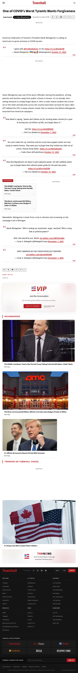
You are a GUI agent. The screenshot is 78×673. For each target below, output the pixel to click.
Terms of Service (6, 667)
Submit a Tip (31, 623)
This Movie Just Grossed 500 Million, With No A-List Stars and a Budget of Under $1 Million (35, 412)
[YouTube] (45, 570)
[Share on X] (52, 17)
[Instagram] (37, 570)
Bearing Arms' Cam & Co (9, 623)
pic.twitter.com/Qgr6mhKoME (39, 254)
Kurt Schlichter (57, 583)
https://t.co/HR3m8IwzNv (51, 149)
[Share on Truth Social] (57, 17)
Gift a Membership (58, 616)
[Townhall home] (9, 570)
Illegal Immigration (33, 600)
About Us (30, 613)
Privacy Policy (16, 667)
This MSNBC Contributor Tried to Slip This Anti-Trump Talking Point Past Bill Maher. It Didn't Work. (38, 364)
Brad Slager (56, 593)
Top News (5, 583)
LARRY (4, 613)
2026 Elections (31, 583)
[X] (33, 570)
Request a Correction (34, 667)
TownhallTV (5, 600)
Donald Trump (32, 590)
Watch (4, 593)
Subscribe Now (49, 306)
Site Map (44, 667)
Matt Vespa (7, 367)
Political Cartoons (7, 597)
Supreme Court (32, 604)
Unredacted (5, 620)
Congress (30, 586)
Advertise (30, 616)
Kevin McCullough (58, 590)
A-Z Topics (31, 578)
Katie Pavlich (7, 17)
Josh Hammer (57, 600)
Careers (30, 620)
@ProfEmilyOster (31, 49)
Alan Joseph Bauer (58, 597)
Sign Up (71, 660)
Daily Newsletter (57, 620)
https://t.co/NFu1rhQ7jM (39, 168)
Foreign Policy (31, 597)
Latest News (5, 586)
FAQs (64, 570)
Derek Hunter (56, 586)
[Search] (74, 3)
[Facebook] (41, 570)
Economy (30, 593)
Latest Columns (6, 590)
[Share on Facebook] (61, 17)
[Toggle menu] (4, 3)
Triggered (5, 616)
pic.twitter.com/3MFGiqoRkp (52, 238)
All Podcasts (5, 630)
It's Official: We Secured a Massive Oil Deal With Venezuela (24, 453)
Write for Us (31, 627)
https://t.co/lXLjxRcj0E (54, 49)
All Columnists (56, 604)
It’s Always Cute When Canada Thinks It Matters (20, 546)
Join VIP (72, 570)
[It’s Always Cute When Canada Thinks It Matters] (39, 522)
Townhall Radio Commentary (10, 627)
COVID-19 (5, 278)
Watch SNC (56, 623)
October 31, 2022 (59, 52)
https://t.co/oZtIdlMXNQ (42, 129)
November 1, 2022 (48, 132)
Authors (4, 604)
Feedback (24, 667)
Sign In (57, 570)
